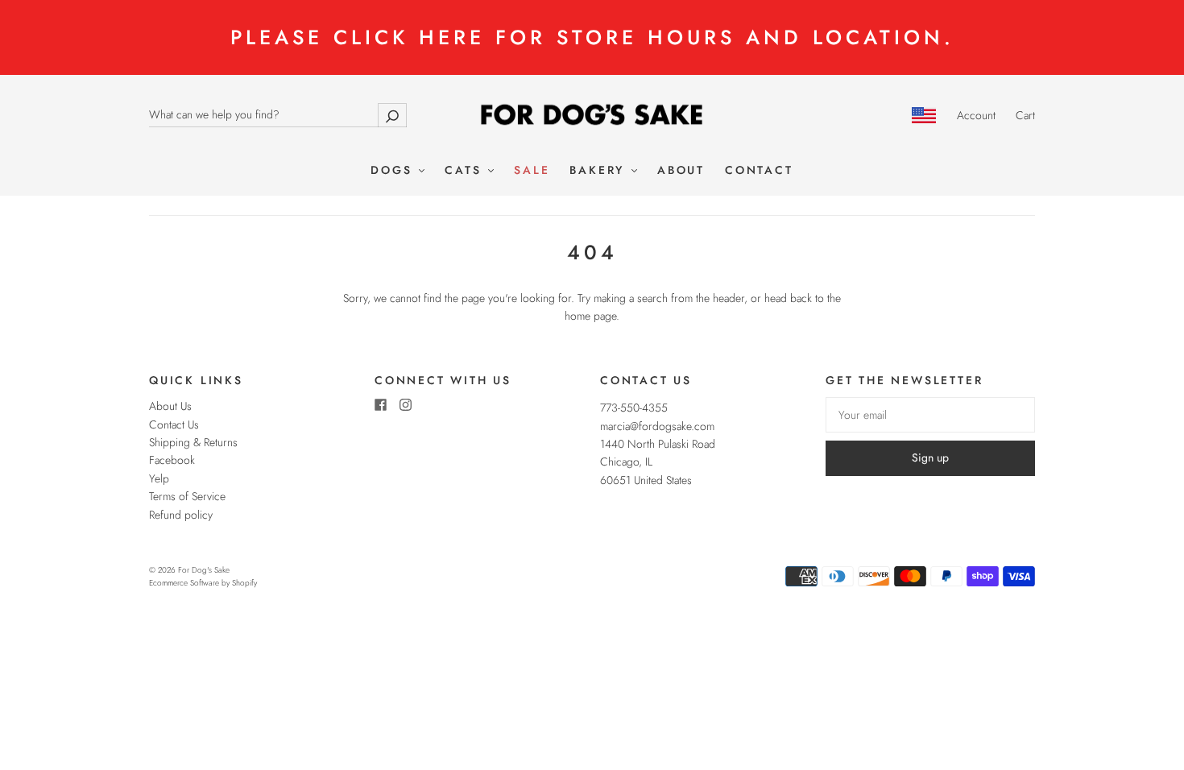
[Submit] (392, 114)
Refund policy (181, 515)
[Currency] (924, 115)
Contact (759, 171)
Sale (531, 171)
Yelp (159, 478)
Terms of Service (187, 496)
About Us (170, 406)
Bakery (599, 171)
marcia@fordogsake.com (657, 426)
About (681, 171)
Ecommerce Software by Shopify (203, 583)
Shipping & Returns (193, 442)
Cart (1025, 115)
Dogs (394, 171)
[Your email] (930, 415)
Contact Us (174, 424)
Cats (465, 171)
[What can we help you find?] (278, 114)
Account (976, 115)
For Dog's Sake (204, 570)
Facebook (172, 460)
